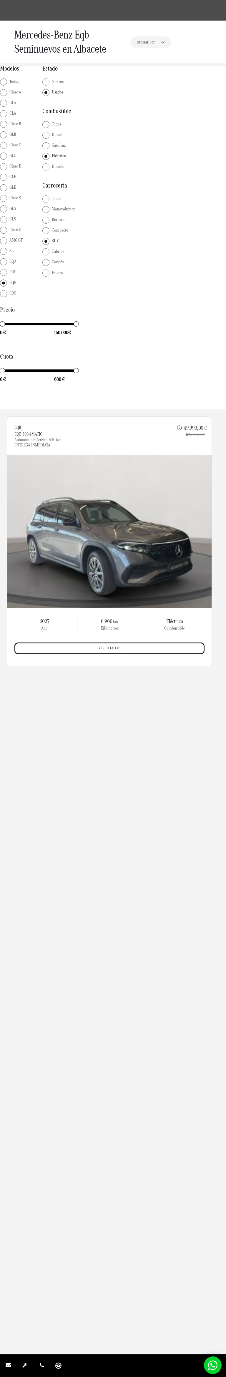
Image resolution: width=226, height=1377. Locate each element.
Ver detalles (109, 648)
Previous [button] (20, 531)
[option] (109, 531)
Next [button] (199, 531)
